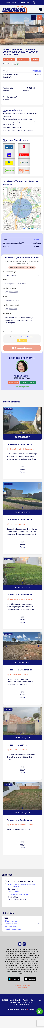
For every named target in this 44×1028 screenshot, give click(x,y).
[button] (34, 2)
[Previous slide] (3, 29)
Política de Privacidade (22, 985)
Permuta (35, 60)
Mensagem (7, 313)
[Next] (38, 420)
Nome (5, 279)
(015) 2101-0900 (23, 2)
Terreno (8, 49)
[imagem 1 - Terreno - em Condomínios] (22, 420)
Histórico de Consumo (13, 929)
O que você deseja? (9, 272)
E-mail (5, 296)
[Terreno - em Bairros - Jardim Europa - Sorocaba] (17, 9)
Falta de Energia (11, 926)
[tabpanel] (22, 29)
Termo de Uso (22, 988)
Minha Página (13, 382)
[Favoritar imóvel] (39, 409)
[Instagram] (24, 944)
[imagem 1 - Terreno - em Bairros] (22, 721)
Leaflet (27, 228)
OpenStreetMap (35, 228)
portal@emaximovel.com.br (18, 894)
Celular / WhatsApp (9, 288)
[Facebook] (19, 944)
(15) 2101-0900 (13, 892)
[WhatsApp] (39, 1011)
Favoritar (10, 60)
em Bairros (19, 49)
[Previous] (6, 420)
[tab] (33, 17)
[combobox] (22, 275)
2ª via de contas (11, 921)
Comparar (24, 60)
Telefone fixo (11, 305)
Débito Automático (11, 924)
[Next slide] (40, 29)
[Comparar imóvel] (39, 412)
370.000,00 (36, 71)
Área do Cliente (11, 2)
